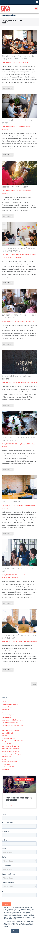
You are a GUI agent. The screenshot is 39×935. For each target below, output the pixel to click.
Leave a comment (22, 62)
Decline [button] (24, 931)
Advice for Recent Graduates (10, 704)
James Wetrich (22, 321)
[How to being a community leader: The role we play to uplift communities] (19, 234)
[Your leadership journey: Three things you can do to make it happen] (19, 301)
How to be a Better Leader (10, 722)
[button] (37, 2)
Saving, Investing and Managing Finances (14, 754)
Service (4, 759)
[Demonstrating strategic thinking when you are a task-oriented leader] (19, 423)
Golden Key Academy (8, 15)
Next (34, 684)
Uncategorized (6, 764)
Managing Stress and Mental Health (12, 741)
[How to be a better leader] (19, 487)
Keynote (4, 728)
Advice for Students (8, 707)
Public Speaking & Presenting (10, 748)
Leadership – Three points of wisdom (15, 187)
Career (4, 712)
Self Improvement (7, 756)
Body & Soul (5, 709)
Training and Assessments (9, 762)
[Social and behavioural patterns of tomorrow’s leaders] (19, 552)
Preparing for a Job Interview (10, 746)
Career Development (8, 715)
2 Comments (31, 321)
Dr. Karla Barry (21, 641)
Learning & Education (8, 733)
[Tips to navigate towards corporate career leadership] (19, 362)
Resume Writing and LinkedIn (10, 751)
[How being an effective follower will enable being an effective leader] (19, 621)
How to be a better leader (11, 502)
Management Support (8, 738)
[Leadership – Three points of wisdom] (19, 173)
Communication (6, 717)
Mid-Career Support (8, 743)
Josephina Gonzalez (23, 505)
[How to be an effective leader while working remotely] (19, 106)
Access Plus (5, 702)
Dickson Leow (21, 382)
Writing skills (5, 769)
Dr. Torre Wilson (22, 126)
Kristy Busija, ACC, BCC (24, 444)
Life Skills (4, 735)
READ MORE (7, 88)
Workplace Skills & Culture (10, 767)
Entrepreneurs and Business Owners (12, 720)
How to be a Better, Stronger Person (13, 725)
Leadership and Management (10, 730)
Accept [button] (15, 931)
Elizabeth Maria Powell (24, 190)
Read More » (9, 805)
